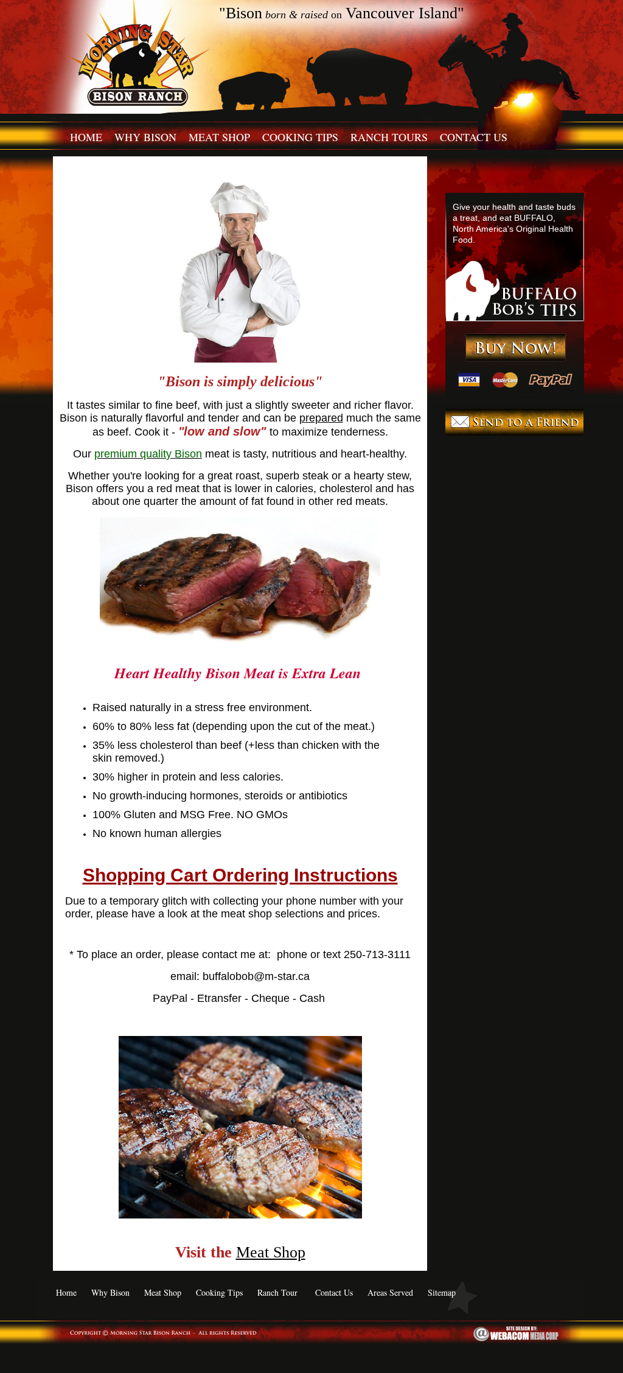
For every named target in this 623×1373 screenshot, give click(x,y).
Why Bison (145, 137)
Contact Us (473, 137)
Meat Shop (219, 137)
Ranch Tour (277, 1292)
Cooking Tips (300, 137)
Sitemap (442, 1292)
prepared (321, 418)
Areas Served (390, 1292)
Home (86, 137)
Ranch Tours (389, 137)
